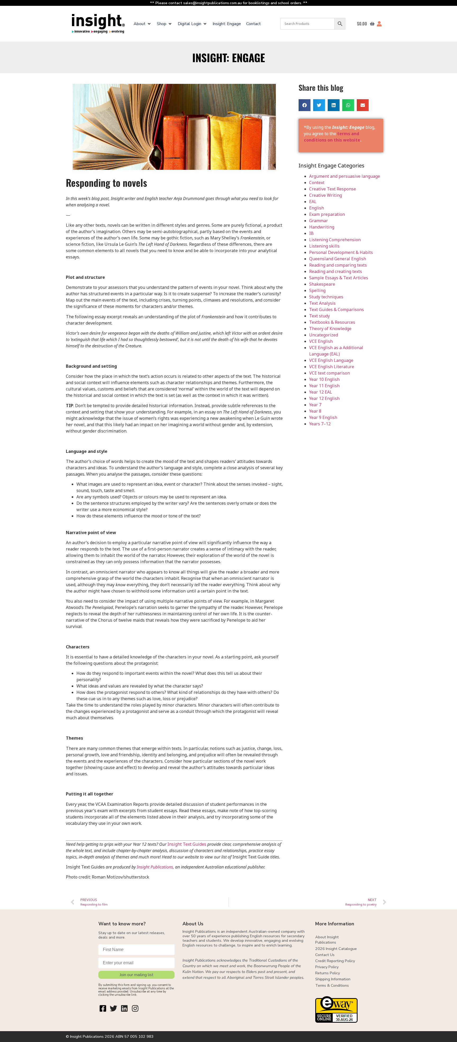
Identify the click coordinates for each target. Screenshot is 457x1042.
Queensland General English (337, 259)
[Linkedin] (124, 1008)
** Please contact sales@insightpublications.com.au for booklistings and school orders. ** (228, 3)
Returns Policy (327, 973)
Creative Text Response (332, 189)
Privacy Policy (327, 967)
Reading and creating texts (335, 271)
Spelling (317, 290)
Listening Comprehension (335, 240)
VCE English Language (331, 360)
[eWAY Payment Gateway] (336, 1021)
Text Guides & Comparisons (336, 309)
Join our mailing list (136, 975)
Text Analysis (322, 303)
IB (311, 233)
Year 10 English (324, 379)
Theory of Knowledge (330, 328)
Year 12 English (324, 398)
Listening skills (324, 246)
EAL (313, 201)
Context (317, 182)
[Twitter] (113, 1008)
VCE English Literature (331, 367)
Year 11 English (324, 386)
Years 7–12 (320, 424)
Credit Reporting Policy (335, 960)
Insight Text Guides (186, 844)
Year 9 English (323, 417)
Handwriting (321, 227)
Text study (319, 316)
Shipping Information (332, 979)
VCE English (321, 341)
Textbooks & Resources (332, 322)
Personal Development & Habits (341, 252)
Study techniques (326, 297)
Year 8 (315, 411)
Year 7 (315, 405)
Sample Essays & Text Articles (338, 278)
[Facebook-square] (102, 1008)
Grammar (318, 221)
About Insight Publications (327, 939)
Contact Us (325, 954)
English (316, 208)
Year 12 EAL (320, 392)
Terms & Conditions (332, 985)
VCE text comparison (329, 373)
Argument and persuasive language (344, 176)
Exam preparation (327, 214)
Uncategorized (323, 335)
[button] (142, 23)
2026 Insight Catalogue (336, 948)
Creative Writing (325, 195)
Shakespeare (322, 284)
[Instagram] (135, 1008)
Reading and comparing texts (338, 265)
